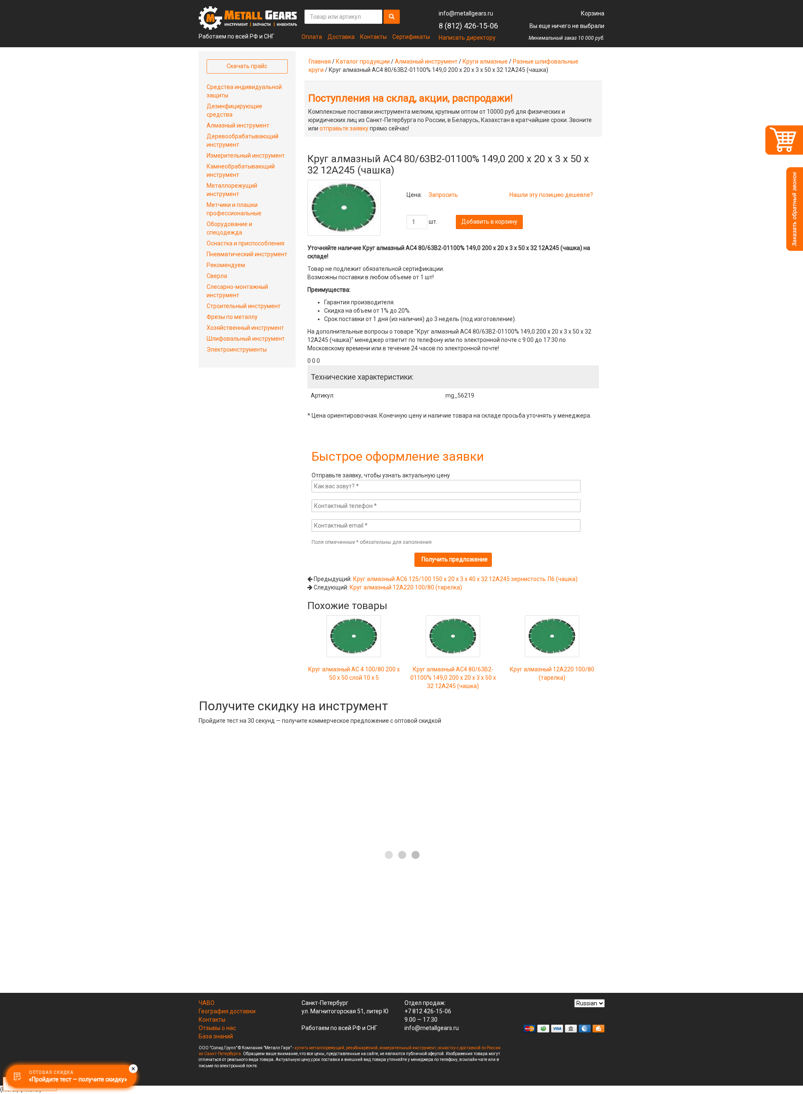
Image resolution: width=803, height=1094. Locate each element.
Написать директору (467, 37)
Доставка (341, 36)
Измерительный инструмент (246, 155)
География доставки (227, 1011)
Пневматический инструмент (247, 254)
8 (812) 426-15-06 (468, 25)
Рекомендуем (226, 265)
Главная (320, 61)
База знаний (216, 1036)
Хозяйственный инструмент (245, 327)
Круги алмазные (485, 61)
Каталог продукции (363, 61)
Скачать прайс (247, 66)
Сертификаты (411, 36)
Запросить (443, 194)
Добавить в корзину (489, 221)
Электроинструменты (237, 349)
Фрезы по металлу (232, 317)
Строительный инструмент (244, 306)
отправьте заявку (344, 128)
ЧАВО (207, 1003)
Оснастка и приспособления (245, 243)
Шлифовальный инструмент (246, 338)
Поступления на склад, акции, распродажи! (410, 98)
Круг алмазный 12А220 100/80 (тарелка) (406, 587)
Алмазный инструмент (426, 61)
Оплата (312, 36)
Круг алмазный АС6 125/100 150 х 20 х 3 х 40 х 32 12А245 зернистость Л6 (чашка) (465, 579)
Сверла (217, 276)
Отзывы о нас (217, 1028)
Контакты (373, 36)
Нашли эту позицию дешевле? (551, 194)
